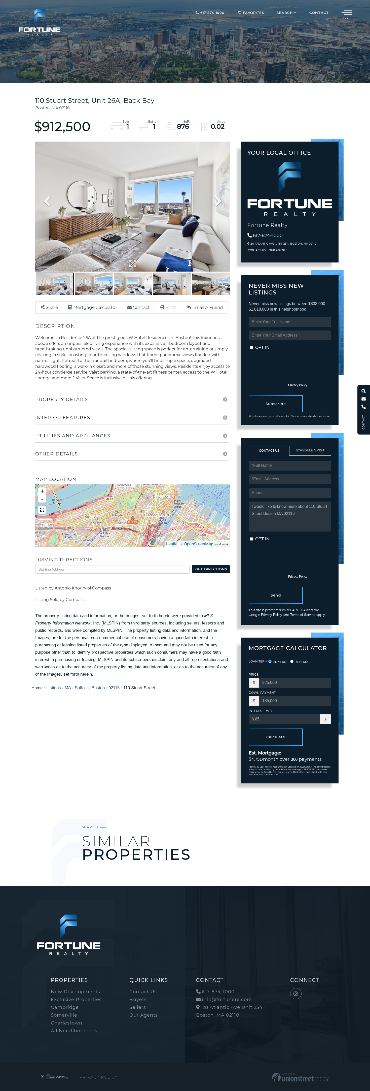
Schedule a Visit (310, 450)
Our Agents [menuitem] (143, 1015)
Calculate (275, 737)
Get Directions (211, 569)
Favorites (253, 13)
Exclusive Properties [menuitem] (76, 999)
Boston (98, 687)
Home (37, 687)
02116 (114, 687)
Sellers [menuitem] (137, 1007)
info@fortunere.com (227, 999)
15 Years (301, 662)
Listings (53, 687)
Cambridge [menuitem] (65, 1007)
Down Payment (262, 693)
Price (253, 674)
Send (276, 595)
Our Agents (278, 250)
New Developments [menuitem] (75, 992)
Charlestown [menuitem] (66, 1023)
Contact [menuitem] (319, 13)
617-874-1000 (212, 13)
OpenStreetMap (198, 544)
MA (68, 687)
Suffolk (81, 687)
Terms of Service (302, 615)
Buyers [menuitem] (138, 999)
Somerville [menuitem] (64, 1015)
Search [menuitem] (285, 13)
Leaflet (172, 544)
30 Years (280, 662)
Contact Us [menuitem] (143, 992)
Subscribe (276, 404)
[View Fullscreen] (42, 510)
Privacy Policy (297, 385)
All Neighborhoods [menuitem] (74, 1031)
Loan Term (258, 661)
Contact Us (257, 250)
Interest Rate (261, 711)
